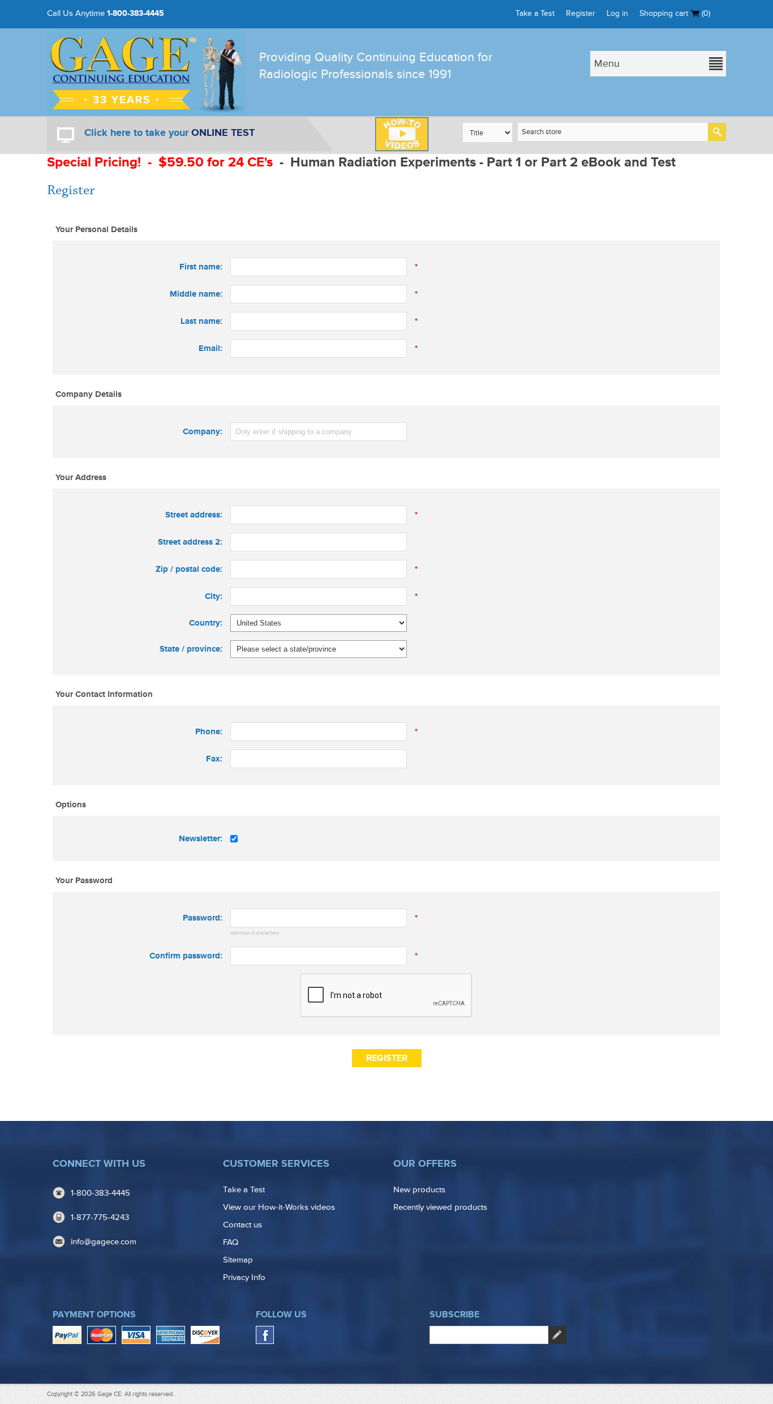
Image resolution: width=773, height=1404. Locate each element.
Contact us (242, 1224)
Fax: (214, 759)
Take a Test (535, 13)
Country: (205, 623)
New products (419, 1189)
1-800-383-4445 (135, 13)
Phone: (208, 731)
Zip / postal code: (189, 569)
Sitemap (238, 1260)
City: (213, 596)
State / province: (191, 649)
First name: (200, 267)
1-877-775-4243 (100, 1217)
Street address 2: (190, 542)
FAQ (230, 1242)
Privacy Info (244, 1277)
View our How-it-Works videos (279, 1207)
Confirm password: (185, 956)
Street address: (193, 515)
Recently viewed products (440, 1207)
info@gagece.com (103, 1241)
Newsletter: (200, 838)
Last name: (201, 321)
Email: (210, 348)
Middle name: (196, 294)
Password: (202, 918)
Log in (617, 13)
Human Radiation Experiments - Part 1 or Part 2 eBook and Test (484, 162)
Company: (202, 431)
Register (580, 13)
